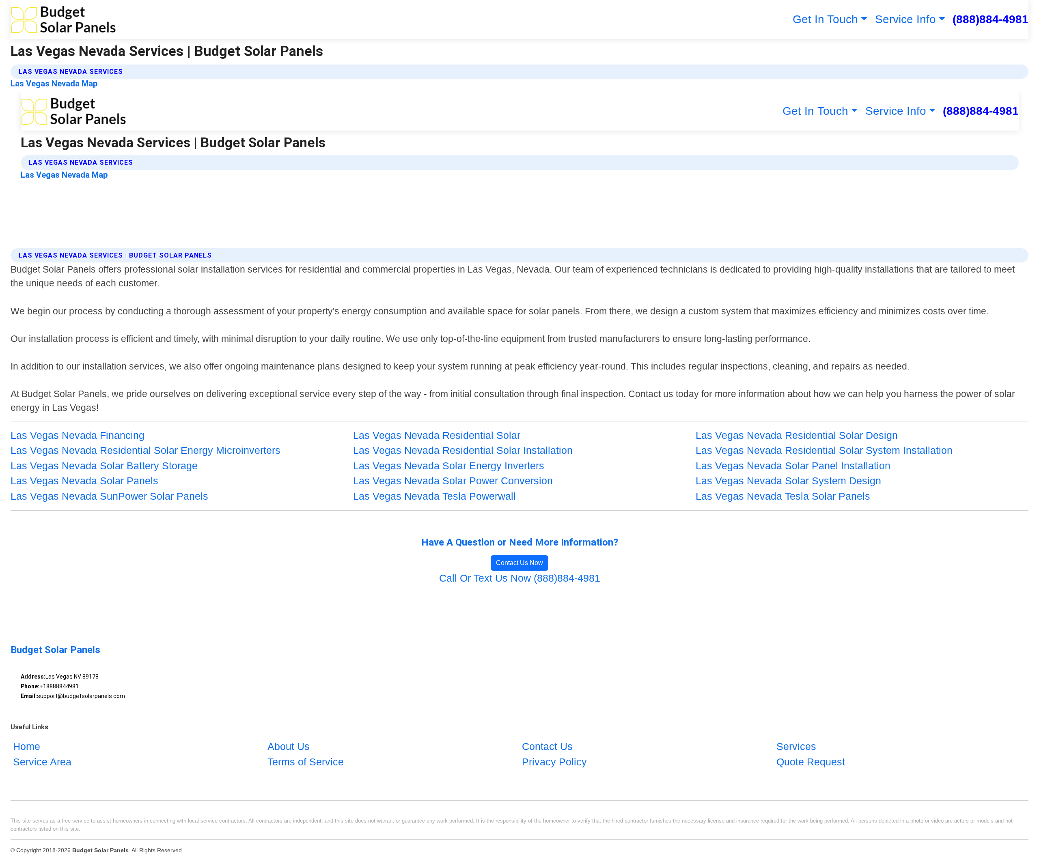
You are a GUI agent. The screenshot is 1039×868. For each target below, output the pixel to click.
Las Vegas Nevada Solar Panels (84, 480)
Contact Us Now (519, 562)
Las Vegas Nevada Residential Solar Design (797, 435)
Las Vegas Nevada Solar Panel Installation (793, 465)
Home (26, 746)
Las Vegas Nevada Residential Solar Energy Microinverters (145, 450)
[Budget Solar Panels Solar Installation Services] (63, 19)
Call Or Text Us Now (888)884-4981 (519, 578)
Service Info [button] (905, 19)
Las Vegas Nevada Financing (77, 435)
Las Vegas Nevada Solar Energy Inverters (448, 465)
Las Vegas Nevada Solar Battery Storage (104, 465)
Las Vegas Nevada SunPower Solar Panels (109, 496)
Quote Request (810, 761)
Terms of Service (305, 761)
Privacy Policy (554, 761)
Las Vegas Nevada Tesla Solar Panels (783, 496)
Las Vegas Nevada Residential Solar (436, 435)
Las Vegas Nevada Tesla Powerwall (434, 496)
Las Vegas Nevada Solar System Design (788, 480)
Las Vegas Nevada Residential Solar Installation (463, 450)
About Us (288, 746)
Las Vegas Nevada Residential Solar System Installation (824, 450)
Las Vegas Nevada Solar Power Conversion (453, 480)
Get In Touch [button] (825, 19)
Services (796, 746)
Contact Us (547, 746)
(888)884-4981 (990, 19)
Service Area (42, 761)
